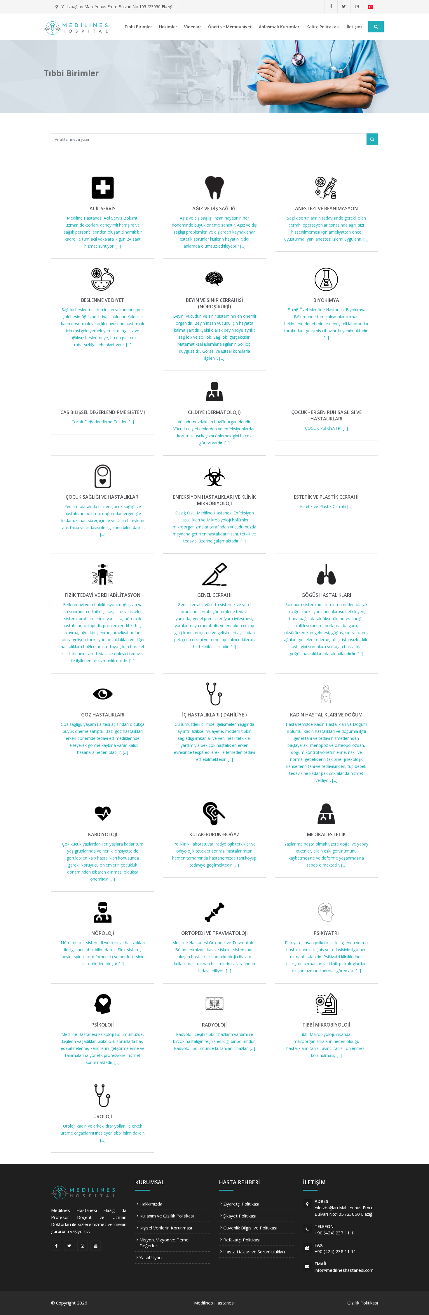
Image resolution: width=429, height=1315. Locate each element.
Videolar (192, 26)
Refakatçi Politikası (241, 1240)
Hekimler (168, 26)
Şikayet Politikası (239, 1216)
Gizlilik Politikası (362, 1303)
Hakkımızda (150, 1204)
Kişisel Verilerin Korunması (165, 1228)
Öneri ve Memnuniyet (230, 26)
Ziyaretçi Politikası (241, 1204)
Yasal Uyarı (150, 1257)
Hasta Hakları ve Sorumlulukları (254, 1252)
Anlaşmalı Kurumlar (279, 26)
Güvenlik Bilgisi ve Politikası (250, 1228)
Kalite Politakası (323, 26)
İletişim (354, 26)
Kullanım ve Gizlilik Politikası (166, 1216)
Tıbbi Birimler (138, 26)
